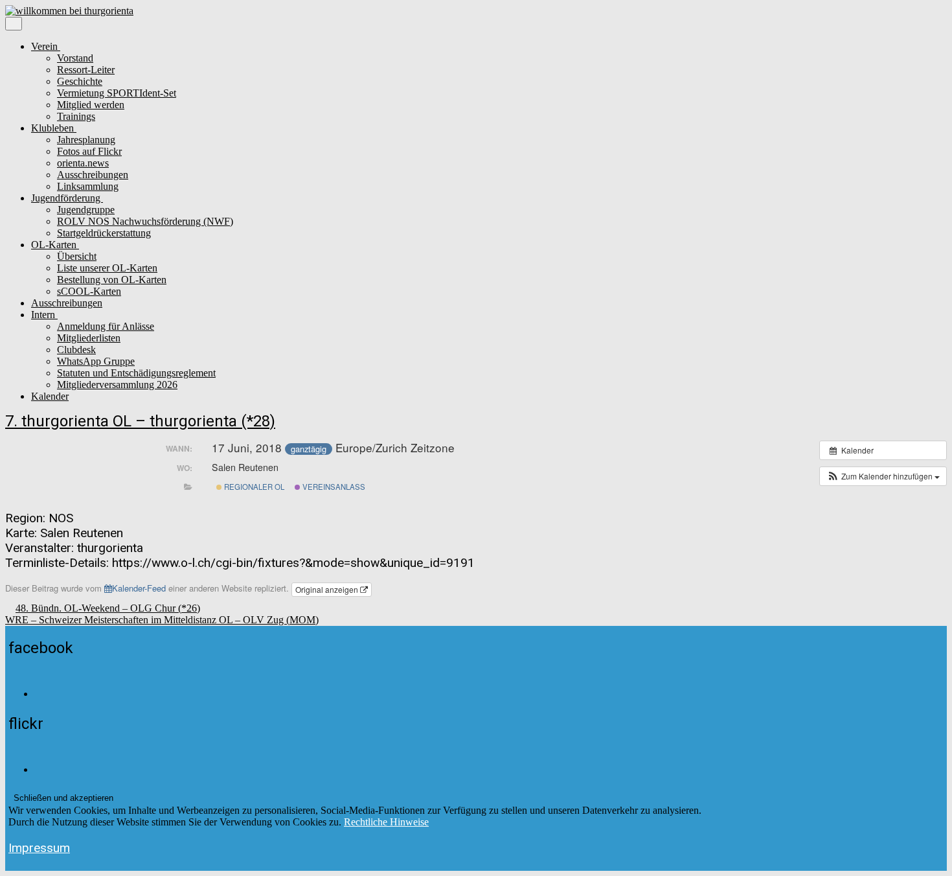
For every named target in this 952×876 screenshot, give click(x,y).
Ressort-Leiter (86, 69)
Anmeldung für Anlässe (105, 326)
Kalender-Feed (139, 588)
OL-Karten (55, 244)
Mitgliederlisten (88, 337)
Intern (44, 314)
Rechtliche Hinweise (386, 821)
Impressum (39, 847)
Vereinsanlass (332, 486)
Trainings (76, 116)
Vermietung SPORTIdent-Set (116, 92)
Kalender (50, 396)
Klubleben (53, 127)
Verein (45, 46)
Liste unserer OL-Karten (107, 267)
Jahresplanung (86, 139)
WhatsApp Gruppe (96, 361)
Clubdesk (76, 349)
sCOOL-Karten (89, 291)
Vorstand (75, 57)
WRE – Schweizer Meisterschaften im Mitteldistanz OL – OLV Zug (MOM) (162, 619)
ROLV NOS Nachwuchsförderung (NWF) (145, 221)
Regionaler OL (253, 486)
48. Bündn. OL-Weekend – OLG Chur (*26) (108, 608)
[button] (883, 476)
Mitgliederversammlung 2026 (117, 384)
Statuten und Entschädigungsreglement (136, 372)
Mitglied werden (90, 104)
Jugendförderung (67, 197)
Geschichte (79, 81)
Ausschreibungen (92, 174)
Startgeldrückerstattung (104, 232)
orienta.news (83, 162)
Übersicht (76, 256)
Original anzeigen (327, 589)
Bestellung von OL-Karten (111, 279)
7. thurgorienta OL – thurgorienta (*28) (140, 421)
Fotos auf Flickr (89, 151)
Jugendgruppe (86, 209)
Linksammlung (88, 186)
